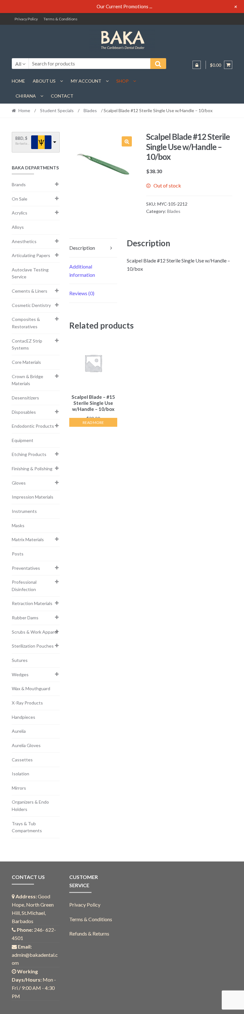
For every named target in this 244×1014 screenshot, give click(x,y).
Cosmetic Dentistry (31, 305)
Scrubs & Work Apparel (35, 632)
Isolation (20, 773)
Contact (62, 96)
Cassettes (22, 759)
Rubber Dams (25, 617)
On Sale (19, 198)
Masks (18, 525)
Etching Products (29, 454)
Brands (19, 184)
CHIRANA (26, 96)
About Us (44, 81)
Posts (18, 553)
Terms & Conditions (61, 19)
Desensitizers (25, 397)
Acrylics (19, 212)
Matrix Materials (28, 539)
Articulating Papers (31, 255)
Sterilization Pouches (33, 646)
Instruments (24, 511)
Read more (93, 422)
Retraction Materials (32, 603)
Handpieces (23, 717)
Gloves (19, 483)
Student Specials (57, 110)
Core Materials (26, 362)
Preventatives (26, 568)
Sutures (20, 660)
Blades (90, 110)
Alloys (18, 227)
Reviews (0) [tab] (81, 293)
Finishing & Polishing (32, 468)
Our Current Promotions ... (124, 6)
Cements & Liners (29, 291)
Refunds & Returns (89, 933)
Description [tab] (82, 248)
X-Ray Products (27, 702)
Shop (122, 81)
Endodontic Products (33, 426)
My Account (86, 81)
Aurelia (19, 731)
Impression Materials (32, 497)
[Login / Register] (197, 65)
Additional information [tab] (82, 270)
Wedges (20, 674)
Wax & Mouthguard (31, 688)
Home (18, 81)
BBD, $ (21, 138)
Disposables (24, 412)
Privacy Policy (26, 19)
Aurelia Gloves (26, 745)
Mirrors (19, 788)
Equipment (22, 440)
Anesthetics (24, 241)
